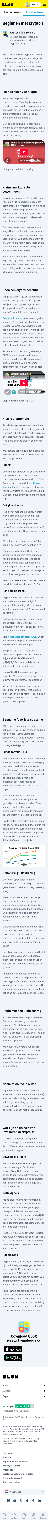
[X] (21, 1500)
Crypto (6, 1396)
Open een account (12, 12)
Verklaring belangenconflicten (18, 1474)
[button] (24, 1386)
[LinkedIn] (39, 1500)
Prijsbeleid (8, 1470)
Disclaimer (8, 1453)
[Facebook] (33, 1500)
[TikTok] (27, 1500)
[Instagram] (8, 1500)
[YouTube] (14, 1500)
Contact (7, 1391)
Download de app (12, 318)
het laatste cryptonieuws (22, 636)
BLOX (5, 1385)
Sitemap (7, 1457)
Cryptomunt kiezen (34, 12)
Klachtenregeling (11, 1482)
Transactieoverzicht (13, 1478)
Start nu (35, 4)
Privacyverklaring (11, 1465)
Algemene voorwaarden (15, 1461)
